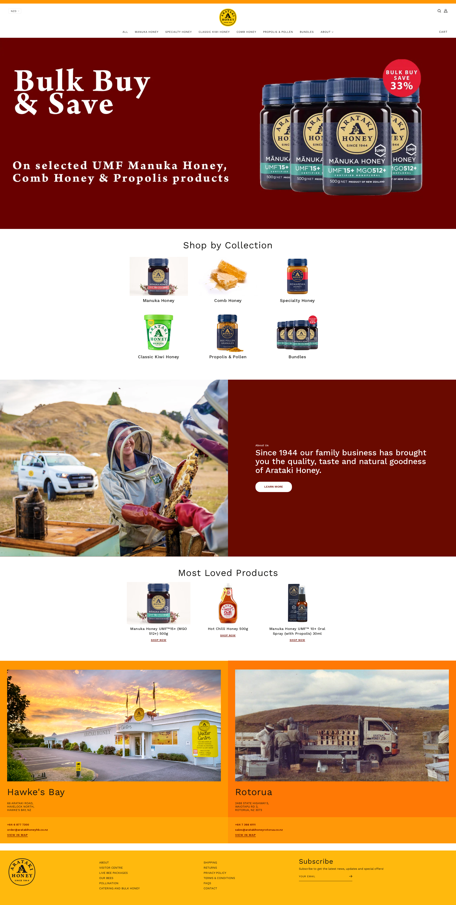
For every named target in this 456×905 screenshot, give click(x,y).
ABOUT (104, 862)
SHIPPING (210, 862)
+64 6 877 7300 (18, 824)
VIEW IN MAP (17, 835)
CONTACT (210, 888)
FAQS (207, 883)
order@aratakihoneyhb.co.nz (27, 829)
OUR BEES (106, 878)
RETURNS (210, 867)
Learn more (273, 486)
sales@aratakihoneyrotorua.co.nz (259, 829)
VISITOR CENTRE (111, 867)
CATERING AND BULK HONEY (119, 888)
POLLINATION (108, 883)
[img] (439, 10)
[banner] (228, 17)
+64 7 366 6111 (245, 824)
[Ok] (346, 876)
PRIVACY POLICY (215, 873)
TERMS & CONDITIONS (219, 878)
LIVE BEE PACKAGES (113, 873)
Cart (443, 31)
